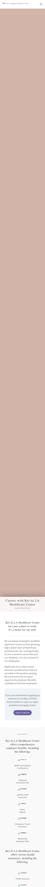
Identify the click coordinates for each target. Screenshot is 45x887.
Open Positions (22, 712)
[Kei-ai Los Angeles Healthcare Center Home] (16, 4)
